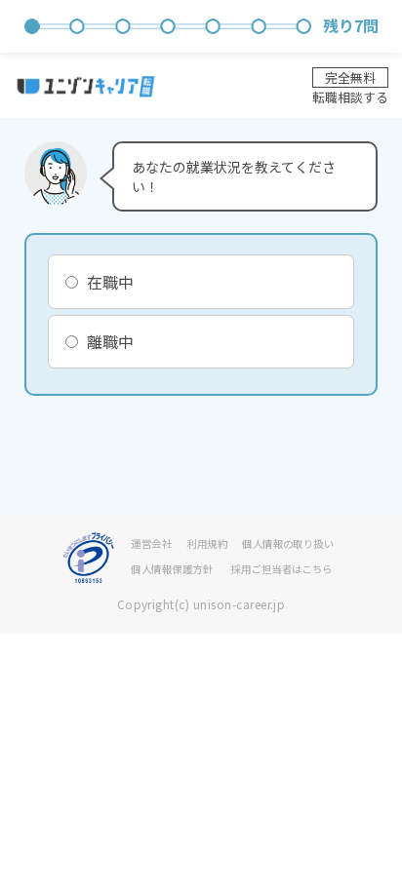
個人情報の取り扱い (288, 543)
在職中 (110, 282)
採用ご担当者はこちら (281, 569)
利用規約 (206, 543)
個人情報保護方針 (172, 569)
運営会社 (151, 543)
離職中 (110, 341)
